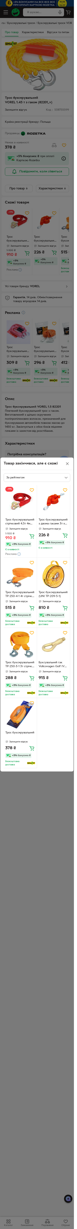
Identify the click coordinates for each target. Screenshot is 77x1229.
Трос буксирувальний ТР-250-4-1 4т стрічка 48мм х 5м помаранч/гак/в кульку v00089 (19, 594)
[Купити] (32, 536)
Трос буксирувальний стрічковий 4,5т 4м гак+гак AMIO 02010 (19, 522)
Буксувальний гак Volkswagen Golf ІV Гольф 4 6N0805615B (53, 665)
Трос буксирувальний (19, 732)
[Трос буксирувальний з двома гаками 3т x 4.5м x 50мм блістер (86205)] (53, 501)
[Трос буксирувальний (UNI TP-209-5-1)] (53, 574)
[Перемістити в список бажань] (32, 490)
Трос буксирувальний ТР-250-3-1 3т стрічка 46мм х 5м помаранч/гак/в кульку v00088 (19, 665)
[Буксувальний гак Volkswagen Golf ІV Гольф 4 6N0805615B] (53, 644)
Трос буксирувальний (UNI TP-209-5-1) (53, 594)
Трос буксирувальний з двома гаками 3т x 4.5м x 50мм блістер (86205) (53, 522)
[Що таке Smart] (31, 622)
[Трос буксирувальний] (20, 714)
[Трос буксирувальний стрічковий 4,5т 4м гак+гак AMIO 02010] (20, 501)
